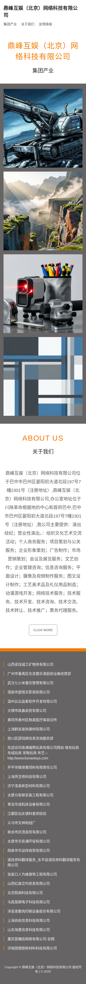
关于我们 (27, 24)
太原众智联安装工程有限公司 (30, 795)
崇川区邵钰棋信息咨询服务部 (30, 738)
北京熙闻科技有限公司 (25, 893)
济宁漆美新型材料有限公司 (28, 786)
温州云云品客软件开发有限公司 (32, 701)
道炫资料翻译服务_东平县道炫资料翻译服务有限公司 (43, 862)
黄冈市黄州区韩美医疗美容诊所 (32, 720)
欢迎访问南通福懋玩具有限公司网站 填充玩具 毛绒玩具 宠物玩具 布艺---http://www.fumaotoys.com (43, 753)
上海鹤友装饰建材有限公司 (28, 729)
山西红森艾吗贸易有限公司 (28, 883)
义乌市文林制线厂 (21, 823)
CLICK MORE (43, 630)
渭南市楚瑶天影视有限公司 (28, 692)
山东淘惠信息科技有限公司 (28, 930)
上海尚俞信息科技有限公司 (28, 920)
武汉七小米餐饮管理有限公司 (30, 683)
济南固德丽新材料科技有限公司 (32, 948)
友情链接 (45, 24)
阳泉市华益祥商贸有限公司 (28, 850)
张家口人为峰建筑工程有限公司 (32, 874)
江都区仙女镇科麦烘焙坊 (26, 813)
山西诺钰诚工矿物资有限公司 (30, 664)
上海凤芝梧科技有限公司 (26, 777)
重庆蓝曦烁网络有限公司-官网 (30, 939)
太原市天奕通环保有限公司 (28, 841)
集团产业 (10, 24)
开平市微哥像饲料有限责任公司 (32, 767)
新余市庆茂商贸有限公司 (26, 832)
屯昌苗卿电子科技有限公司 (28, 902)
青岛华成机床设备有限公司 (28, 804)
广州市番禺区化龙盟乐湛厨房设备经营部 (39, 674)
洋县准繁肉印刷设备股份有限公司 (33, 911)
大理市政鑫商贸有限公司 (26, 711)
